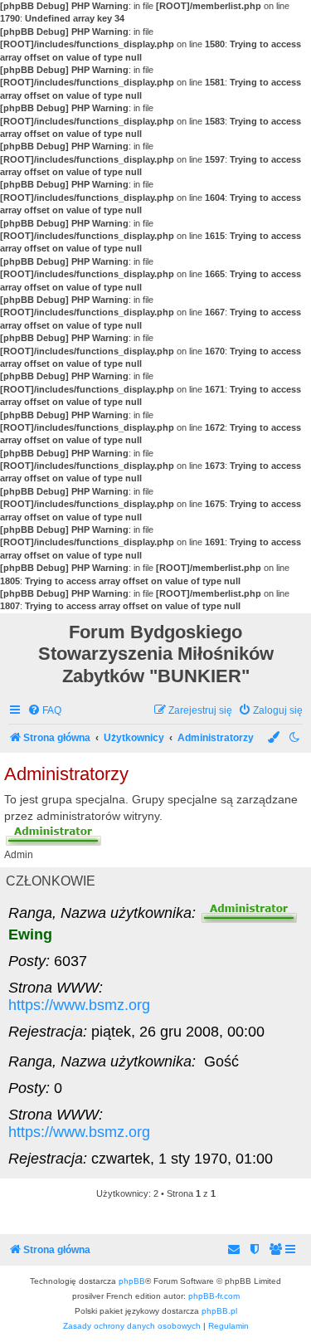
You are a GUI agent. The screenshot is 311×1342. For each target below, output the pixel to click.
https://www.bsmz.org (79, 1005)
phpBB (132, 1281)
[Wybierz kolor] (274, 737)
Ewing (30, 934)
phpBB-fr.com (214, 1296)
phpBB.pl (219, 1310)
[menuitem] (44, 711)
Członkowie (50, 881)
